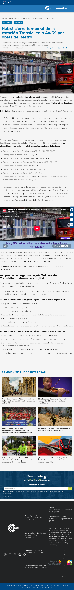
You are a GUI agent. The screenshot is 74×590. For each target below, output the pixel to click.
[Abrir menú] (71, 8)
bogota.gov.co (64, 563)
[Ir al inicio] (13, 528)
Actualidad (6, 22)
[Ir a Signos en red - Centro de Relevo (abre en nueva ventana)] (72, 224)
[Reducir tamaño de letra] (72, 215)
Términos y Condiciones (40, 585)
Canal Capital (17, 48)
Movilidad (18, 22)
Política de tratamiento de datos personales (18, 585)
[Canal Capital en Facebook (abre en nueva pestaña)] (10, 556)
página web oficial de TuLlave (61, 283)
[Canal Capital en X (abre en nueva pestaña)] (5, 556)
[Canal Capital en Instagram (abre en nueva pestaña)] (15, 556)
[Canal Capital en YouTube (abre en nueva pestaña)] (20, 556)
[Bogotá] (54, 562)
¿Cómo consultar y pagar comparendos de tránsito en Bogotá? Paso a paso (41, 111)
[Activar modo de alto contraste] (72, 210)
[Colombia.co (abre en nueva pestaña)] (70, 563)
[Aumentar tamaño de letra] (72, 219)
